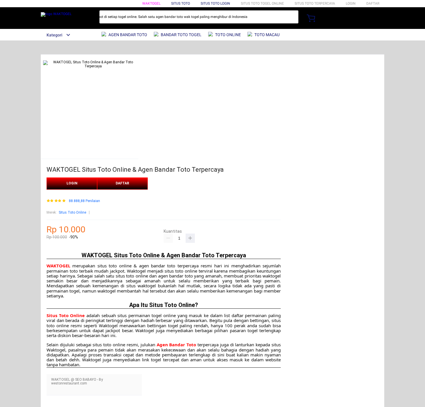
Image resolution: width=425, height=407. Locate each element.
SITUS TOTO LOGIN (215, 3)
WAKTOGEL (151, 3)
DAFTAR (372, 3)
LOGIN (351, 3)
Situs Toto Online (72, 212)
